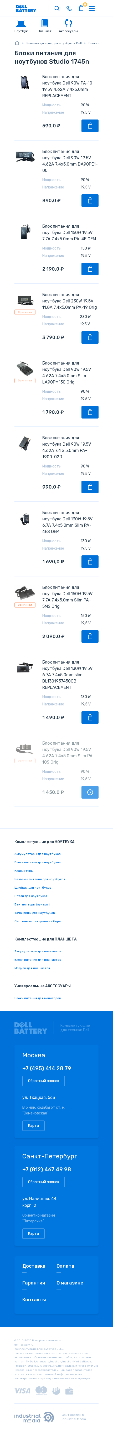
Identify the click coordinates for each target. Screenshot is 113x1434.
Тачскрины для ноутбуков (34, 913)
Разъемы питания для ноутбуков (39, 879)
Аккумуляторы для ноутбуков (37, 854)
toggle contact (69, 8)
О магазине (69, 1283)
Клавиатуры (23, 871)
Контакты (34, 1300)
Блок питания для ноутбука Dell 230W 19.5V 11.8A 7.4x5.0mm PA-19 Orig (69, 301)
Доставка (33, 1266)
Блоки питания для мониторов (37, 998)
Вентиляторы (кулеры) (32, 904)
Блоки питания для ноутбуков (37, 862)
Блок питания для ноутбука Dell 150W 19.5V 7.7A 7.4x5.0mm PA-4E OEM (69, 232)
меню (91, 8)
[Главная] (17, 43)
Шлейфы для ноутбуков (32, 887)
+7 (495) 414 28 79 (46, 1068)
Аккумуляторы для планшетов (37, 951)
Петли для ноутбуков (31, 896)
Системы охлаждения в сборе (37, 921)
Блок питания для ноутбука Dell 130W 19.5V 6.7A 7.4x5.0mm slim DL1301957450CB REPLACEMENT (67, 675)
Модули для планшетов (32, 968)
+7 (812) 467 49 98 (46, 1169)
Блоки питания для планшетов (37, 960)
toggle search (57, 8)
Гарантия (33, 1283)
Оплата (65, 1266)
